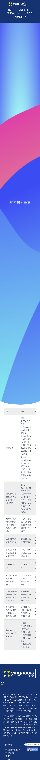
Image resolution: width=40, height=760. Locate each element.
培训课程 (23, 10)
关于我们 (18, 16)
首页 (10, 10)
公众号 (29, 13)
